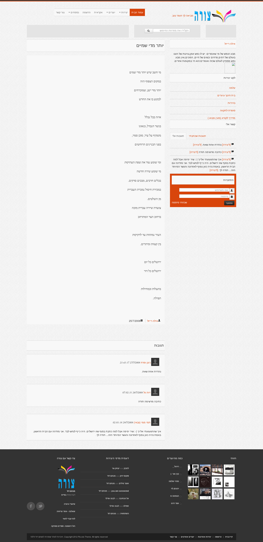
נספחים (74, 12)
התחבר (229, 202)
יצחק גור (116, 468)
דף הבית (229, 536)
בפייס (63, 494)
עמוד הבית (137, 12)
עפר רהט (175, 503)
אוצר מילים (124, 483)
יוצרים (111, 12)
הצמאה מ (174, 495)
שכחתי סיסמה (179, 202)
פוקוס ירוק (124, 475)
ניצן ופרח (145, 362)
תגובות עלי (178, 136)
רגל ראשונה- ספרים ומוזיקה (63, 526)
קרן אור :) (175, 473)
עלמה (232, 87)
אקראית (98, 12)
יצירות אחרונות (204, 536)
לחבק (126, 468)
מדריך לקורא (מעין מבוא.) (221, 118)
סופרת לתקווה (227, 110)
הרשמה (86, 12)
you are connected (120, 490)
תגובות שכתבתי (197, 136)
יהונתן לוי (175, 488)
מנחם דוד (111, 475)
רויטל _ (176, 466)
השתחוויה (124, 513)
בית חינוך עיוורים (226, 95)
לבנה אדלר (110, 498)
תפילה (126, 506)
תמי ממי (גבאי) (142, 422)
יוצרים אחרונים (187, 536)
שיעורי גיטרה (69, 504)
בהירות (231, 102)
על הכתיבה (124, 498)
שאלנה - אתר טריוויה (66, 511)
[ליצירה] (226, 144)
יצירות (124, 12)
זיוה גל (146, 392)
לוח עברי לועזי (69, 518)
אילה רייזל (152, 321)
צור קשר (60, 12)
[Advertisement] (77, 31)
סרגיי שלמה (174, 481)
